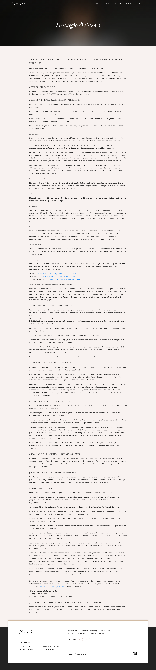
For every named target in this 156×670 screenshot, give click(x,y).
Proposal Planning (24, 646)
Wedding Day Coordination (51, 646)
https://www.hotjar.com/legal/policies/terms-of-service (57, 273)
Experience (117, 3)
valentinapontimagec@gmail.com (51, 586)
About (98, 3)
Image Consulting (48, 649)
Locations (128, 3)
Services (107, 3)
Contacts (139, 3)
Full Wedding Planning (26, 649)
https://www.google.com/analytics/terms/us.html (62, 279)
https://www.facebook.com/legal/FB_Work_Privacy (58, 276)
